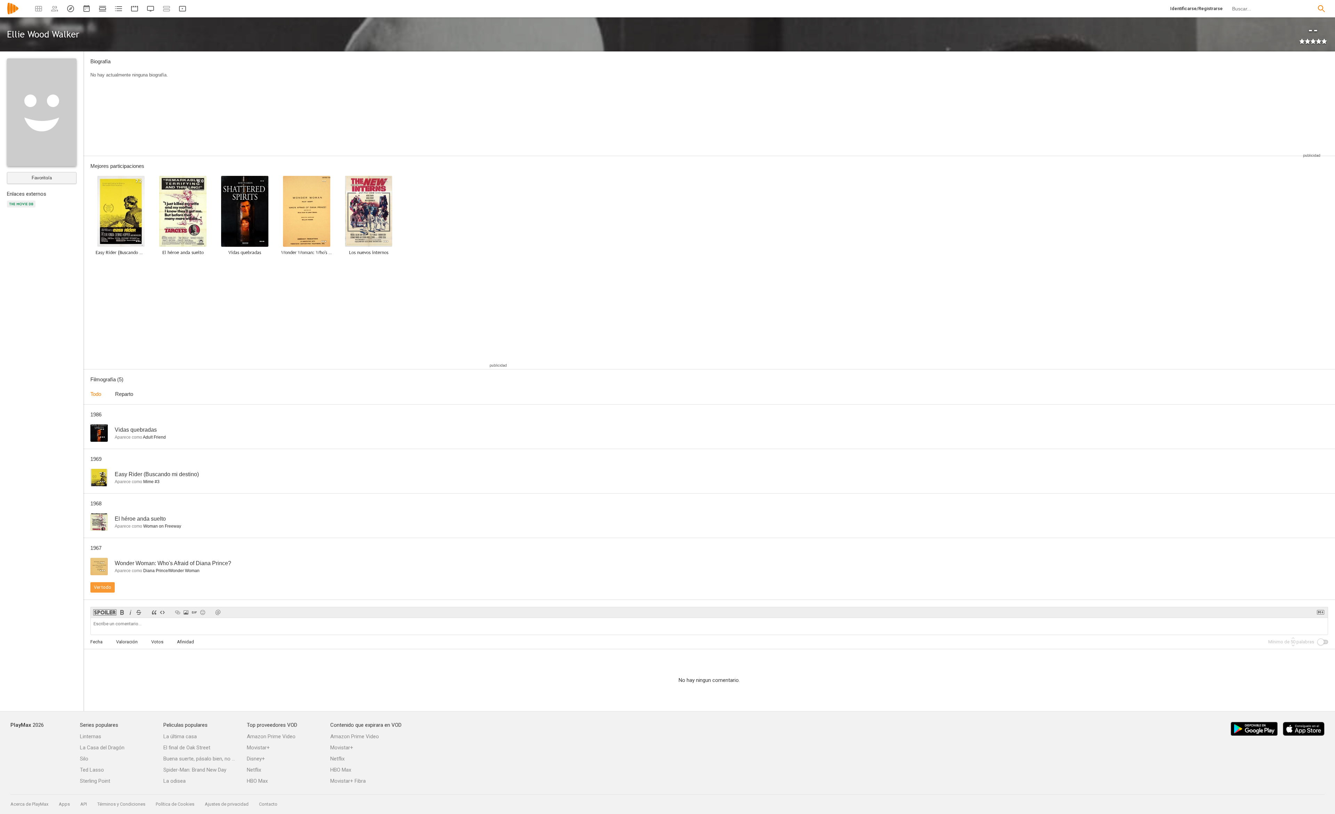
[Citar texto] (154, 612)
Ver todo (102, 587)
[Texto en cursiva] (130, 612)
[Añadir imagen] (186, 612)
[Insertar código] (162, 612)
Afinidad (185, 641)
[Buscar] (1321, 8)
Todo (95, 394)
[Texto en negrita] (122, 612)
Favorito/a (42, 177)
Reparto (124, 394)
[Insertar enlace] (177, 612)
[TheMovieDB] (22, 208)
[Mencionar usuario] (218, 612)
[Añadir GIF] (194, 612)
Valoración (127, 641)
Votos (157, 641)
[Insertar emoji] (203, 612)
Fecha (96, 641)
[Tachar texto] (139, 612)
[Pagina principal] (13, 13)
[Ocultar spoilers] (105, 612)
